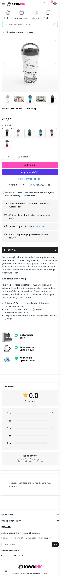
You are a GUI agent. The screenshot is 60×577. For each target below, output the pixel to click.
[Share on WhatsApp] (31, 184)
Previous (4, 65)
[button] (55, 3)
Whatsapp (41, 226)
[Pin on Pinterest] (27, 184)
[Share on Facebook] (20, 184)
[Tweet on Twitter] (24, 184)
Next (56, 65)
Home (4, 32)
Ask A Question (43, 184)
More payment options (30, 178)
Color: (8, 125)
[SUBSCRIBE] (55, 544)
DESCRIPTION (10, 250)
